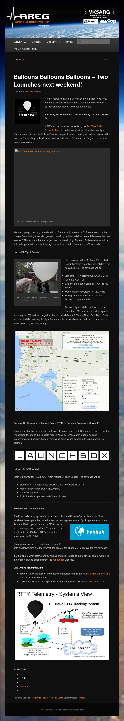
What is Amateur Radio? (25, 48)
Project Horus (48, 697)
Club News (36, 41)
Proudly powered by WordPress (69, 709)
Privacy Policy (46, 709)
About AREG (20, 41)
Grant (38, 91)
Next (107, 59)
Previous (19, 59)
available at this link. (94, 581)
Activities (69, 41)
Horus (38, 697)
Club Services (53, 41)
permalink (81, 697)
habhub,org (58, 559)
